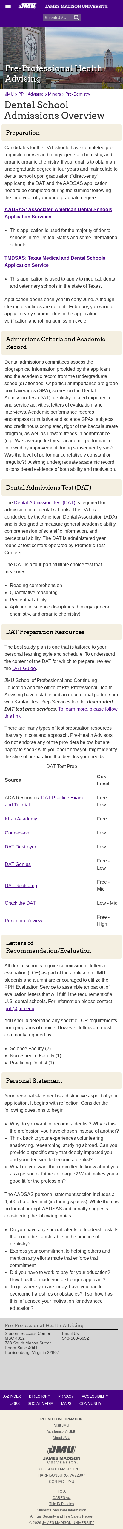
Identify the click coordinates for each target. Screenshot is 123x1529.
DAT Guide (24, 668)
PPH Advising (31, 94)
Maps (66, 1404)
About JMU (61, 1438)
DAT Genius (18, 864)
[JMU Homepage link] (61, 1463)
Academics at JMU (62, 1432)
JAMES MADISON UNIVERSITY (68, 1523)
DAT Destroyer (20, 846)
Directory (39, 1396)
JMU (9, 94)
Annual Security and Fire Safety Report (61, 1516)
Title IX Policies (61, 1504)
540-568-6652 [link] (75, 1338)
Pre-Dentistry (77, 94)
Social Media (40, 1404)
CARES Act (62, 1498)
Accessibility (95, 1396)
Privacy (66, 1396)
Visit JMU (61, 1425)
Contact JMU (61, 1482)
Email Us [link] (70, 1333)
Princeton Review (23, 920)
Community (90, 1404)
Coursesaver (18, 832)
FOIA (62, 1491)
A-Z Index (12, 1396)
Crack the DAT (20, 903)
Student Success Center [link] (27, 1333)
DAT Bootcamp (21, 885)
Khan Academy (21, 818)
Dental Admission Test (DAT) (44, 502)
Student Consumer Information (61, 1510)
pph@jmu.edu (19, 1008)
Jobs (15, 1404)
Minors (54, 94)
